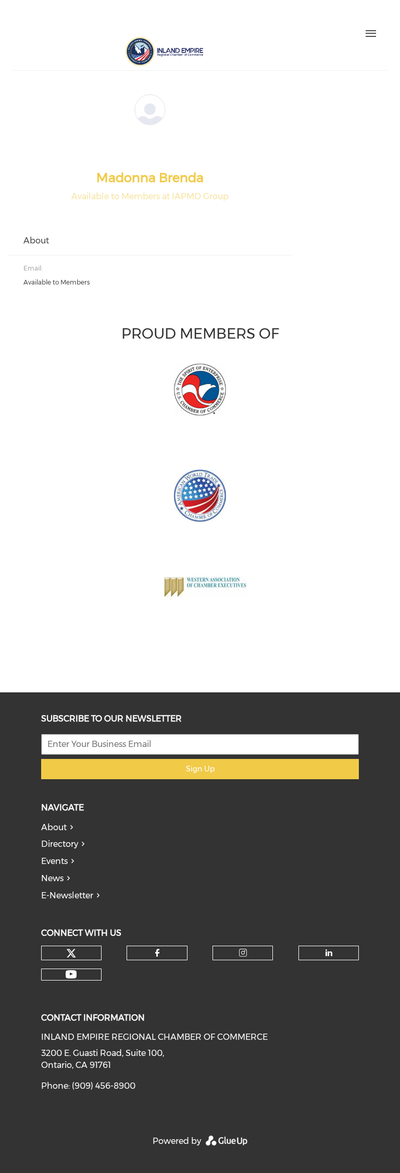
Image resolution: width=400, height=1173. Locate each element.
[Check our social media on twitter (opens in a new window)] (66, 19)
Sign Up (200, 769)
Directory (59, 844)
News (52, 878)
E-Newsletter (67, 895)
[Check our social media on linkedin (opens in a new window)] (132, 19)
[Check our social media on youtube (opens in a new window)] (154, 19)
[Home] (164, 51)
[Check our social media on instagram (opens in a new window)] (110, 19)
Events (54, 861)
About (54, 827)
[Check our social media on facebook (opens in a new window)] (88, 19)
